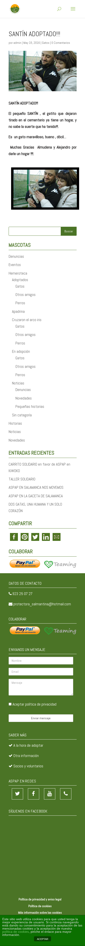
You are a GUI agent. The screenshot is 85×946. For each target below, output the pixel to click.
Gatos (45, 43)
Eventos (15, 264)
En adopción (21, 351)
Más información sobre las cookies (40, 912)
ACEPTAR (42, 939)
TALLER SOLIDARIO (22, 479)
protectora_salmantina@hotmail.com (42, 604)
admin (17, 43)
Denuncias (16, 256)
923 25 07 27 (22, 593)
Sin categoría (22, 415)
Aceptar (34, 704)
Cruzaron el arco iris (26, 319)
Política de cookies (40, 906)
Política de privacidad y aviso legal (40, 899)
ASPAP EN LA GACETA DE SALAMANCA (36, 495)
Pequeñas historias (29, 406)
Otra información (26, 755)
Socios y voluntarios (28, 766)
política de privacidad (40, 704)
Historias (15, 423)
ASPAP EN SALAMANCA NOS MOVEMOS (36, 487)
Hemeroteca (18, 273)
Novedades (23, 398)
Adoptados (20, 279)
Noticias (18, 383)
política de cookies (15, 931)
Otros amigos (25, 294)
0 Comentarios (60, 43)
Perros (20, 302)
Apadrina (18, 311)
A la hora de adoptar (28, 745)
